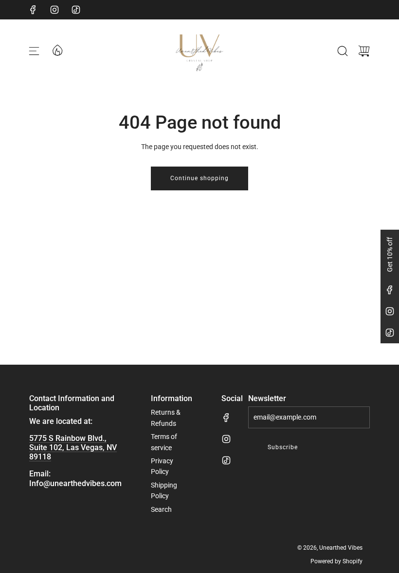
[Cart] (364, 51)
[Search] (342, 51)
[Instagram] (54, 10)
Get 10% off (390, 254)
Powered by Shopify (336, 561)
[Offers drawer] (57, 49)
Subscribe (283, 447)
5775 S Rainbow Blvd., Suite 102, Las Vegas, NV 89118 (73, 447)
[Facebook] (33, 10)
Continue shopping (199, 178)
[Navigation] (34, 51)
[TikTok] (76, 10)
